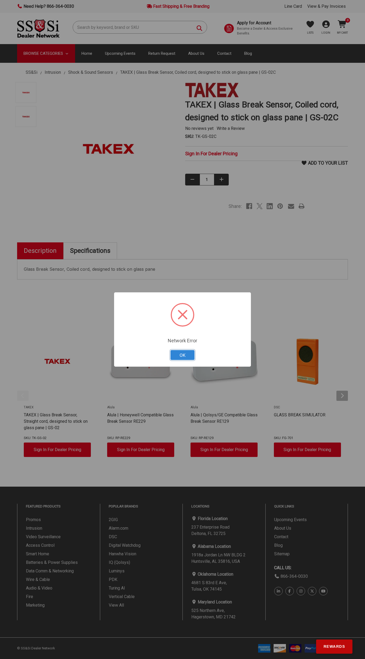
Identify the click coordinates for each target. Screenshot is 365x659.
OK (182, 355)
